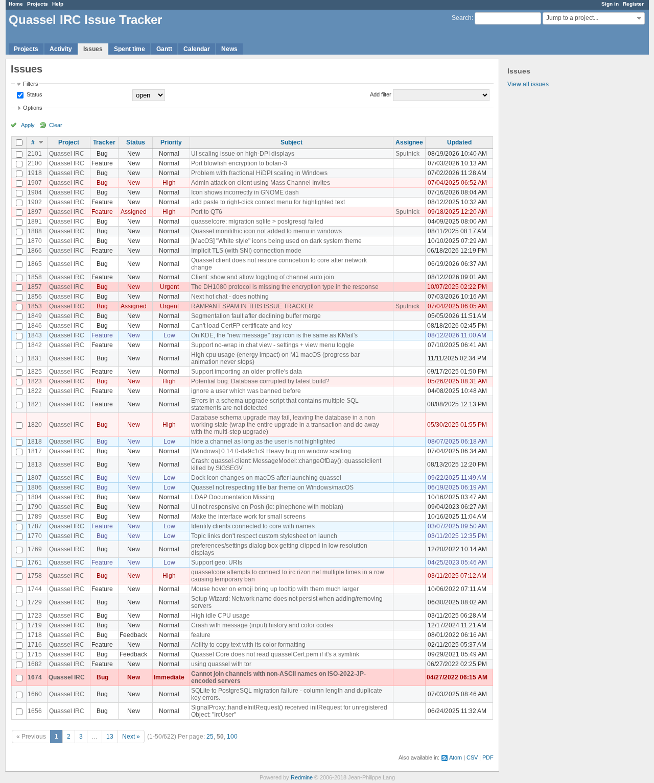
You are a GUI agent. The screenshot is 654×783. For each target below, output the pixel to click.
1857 (35, 286)
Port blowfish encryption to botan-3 (239, 163)
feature (201, 635)
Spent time (129, 49)
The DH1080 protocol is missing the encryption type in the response (285, 286)
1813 (35, 464)
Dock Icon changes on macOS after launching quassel (266, 477)
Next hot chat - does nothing (230, 296)
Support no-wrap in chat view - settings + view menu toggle (272, 345)
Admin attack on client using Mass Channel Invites (260, 182)
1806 (35, 487)
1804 (35, 497)
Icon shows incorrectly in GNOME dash (245, 192)
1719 (35, 625)
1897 (35, 211)
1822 (35, 391)
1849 (35, 316)
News (229, 49)
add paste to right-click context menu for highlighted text (268, 202)
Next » (131, 736)
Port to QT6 (206, 211)
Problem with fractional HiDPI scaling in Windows (259, 173)
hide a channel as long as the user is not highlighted (263, 441)
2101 (35, 153)
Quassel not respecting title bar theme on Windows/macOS (272, 487)
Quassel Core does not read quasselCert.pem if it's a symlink (275, 654)
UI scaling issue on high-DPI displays (242, 153)
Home (16, 4)
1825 (35, 371)
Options (32, 108)
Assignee (409, 142)
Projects (37, 4)
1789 (35, 516)
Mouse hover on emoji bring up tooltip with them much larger (275, 589)
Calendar (196, 49)
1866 (35, 250)
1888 (35, 231)
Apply (28, 125)
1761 (35, 562)
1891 (35, 221)
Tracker (104, 142)
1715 (35, 654)
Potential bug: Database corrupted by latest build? (260, 381)
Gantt (164, 49)
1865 (35, 263)
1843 (35, 335)
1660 (35, 694)
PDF (488, 757)
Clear (55, 125)
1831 (35, 358)
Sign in (610, 4)
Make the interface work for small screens (248, 516)
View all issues (528, 84)
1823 (35, 381)
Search (462, 17)
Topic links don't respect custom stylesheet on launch (264, 536)
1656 (35, 711)
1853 (35, 306)
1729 (35, 602)
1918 (35, 173)
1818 (35, 441)
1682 (35, 664)
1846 (35, 325)
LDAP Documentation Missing (232, 497)
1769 (35, 549)
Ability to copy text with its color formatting (248, 644)
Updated (459, 142)
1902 (35, 202)
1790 (35, 506)
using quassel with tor (221, 664)
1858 (35, 277)
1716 (35, 644)
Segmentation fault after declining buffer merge (256, 316)
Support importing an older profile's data (246, 371)
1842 (35, 345)
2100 (35, 163)
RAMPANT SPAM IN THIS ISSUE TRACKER (252, 306)
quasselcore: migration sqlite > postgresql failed (257, 221)
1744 (35, 589)
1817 (35, 451)
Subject (291, 142)
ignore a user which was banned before (246, 391)
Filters (30, 84)
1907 (35, 182)
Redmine (302, 777)
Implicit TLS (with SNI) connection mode (246, 250)
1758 (35, 575)
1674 (35, 677)
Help (57, 4)
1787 (35, 526)
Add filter (380, 94)
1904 (35, 192)
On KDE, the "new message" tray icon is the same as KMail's (274, 335)
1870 (35, 240)
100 (232, 736)
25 (210, 736)
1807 (35, 477)
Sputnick (407, 153)
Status (33, 94)
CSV (472, 757)
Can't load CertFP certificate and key (241, 325)
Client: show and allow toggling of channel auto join (262, 277)
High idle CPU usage (220, 615)
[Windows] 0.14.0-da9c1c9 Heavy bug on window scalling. (272, 451)
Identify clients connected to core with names (253, 526)
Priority (171, 142)
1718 (35, 635)
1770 (35, 536)
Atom (455, 757)
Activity (61, 49)
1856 (35, 296)
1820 (35, 424)
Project (68, 142)
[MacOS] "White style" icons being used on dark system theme (276, 240)
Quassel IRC (66, 153)
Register (633, 4)
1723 (35, 615)
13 (109, 736)
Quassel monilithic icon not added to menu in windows (266, 231)
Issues (93, 49)
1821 (35, 404)
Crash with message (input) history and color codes (262, 625)
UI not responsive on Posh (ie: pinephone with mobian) (267, 506)
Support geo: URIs (216, 562)
